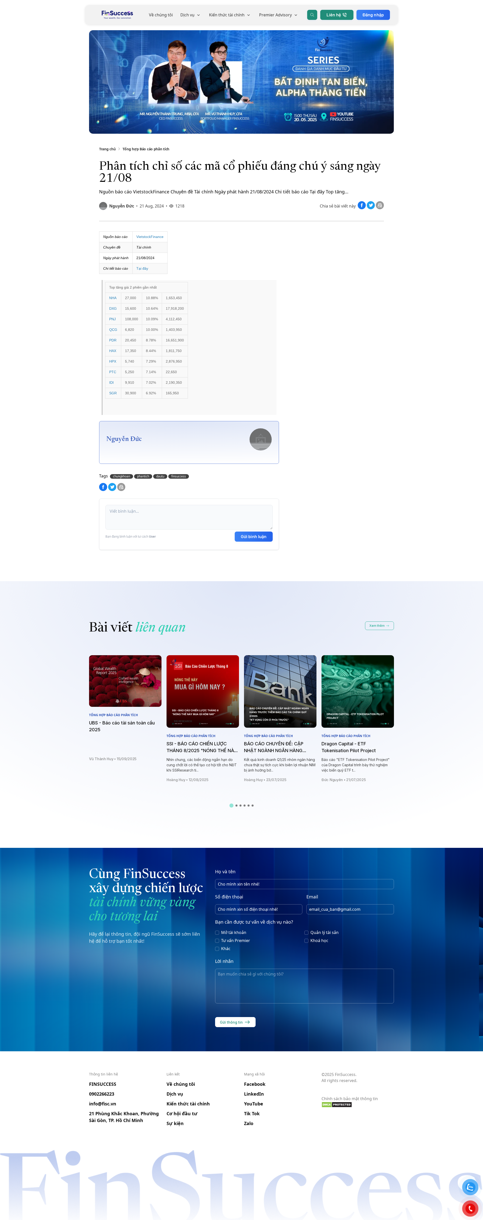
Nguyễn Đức (121, 206)
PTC (112, 372)
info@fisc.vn (102, 1104)
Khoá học (319, 940)
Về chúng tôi (161, 15)
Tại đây (142, 268)
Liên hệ (334, 14)
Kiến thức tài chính (227, 15)
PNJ (112, 319)
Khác (225, 948)
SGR (113, 393)
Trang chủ (107, 149)
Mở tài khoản (233, 932)
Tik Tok (252, 1113)
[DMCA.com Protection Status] (357, 1105)
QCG (113, 330)
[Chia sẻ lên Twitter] (371, 208)
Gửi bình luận (254, 536)
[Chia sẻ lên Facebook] (362, 208)
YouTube (253, 1104)
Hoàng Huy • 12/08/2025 (188, 780)
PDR (112, 340)
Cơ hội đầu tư (182, 1113)
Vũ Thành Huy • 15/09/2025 (113, 759)
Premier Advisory (275, 15)
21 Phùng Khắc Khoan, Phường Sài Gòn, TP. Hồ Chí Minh (124, 1116)
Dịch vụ (187, 15)
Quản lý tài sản (324, 932)
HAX (112, 351)
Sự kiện (175, 1123)
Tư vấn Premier (235, 940)
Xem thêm (377, 626)
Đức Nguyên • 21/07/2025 (343, 780)
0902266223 (101, 1094)
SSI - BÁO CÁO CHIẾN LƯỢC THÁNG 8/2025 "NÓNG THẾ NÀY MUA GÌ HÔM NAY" (202, 750)
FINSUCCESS (102, 1084)
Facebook (254, 1084)
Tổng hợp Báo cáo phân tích (146, 149)
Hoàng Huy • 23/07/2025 (265, 780)
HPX (112, 361)
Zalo (248, 1123)
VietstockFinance (150, 237)
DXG (113, 308)
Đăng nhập (373, 14)
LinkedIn (254, 1094)
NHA (112, 298)
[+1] (380, 208)
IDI (111, 382)
